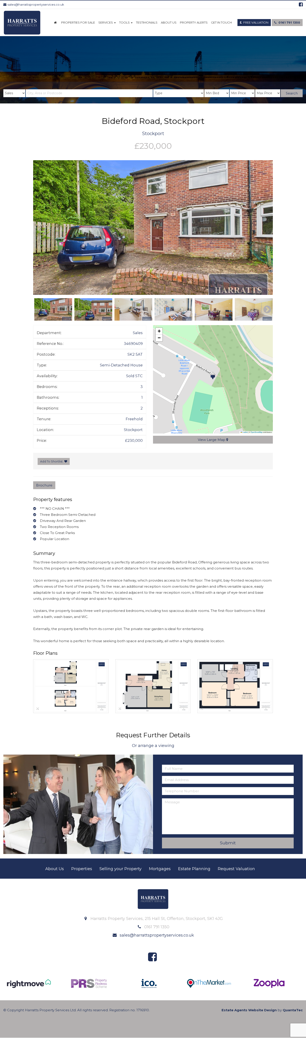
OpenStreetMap (256, 432)
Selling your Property (120, 868)
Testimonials (146, 22)
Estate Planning (194, 868)
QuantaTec (293, 1010)
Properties (81, 868)
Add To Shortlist (51, 461)
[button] (213, 375)
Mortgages (160, 868)
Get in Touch (221, 22)
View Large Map (212, 440)
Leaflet (245, 432)
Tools (124, 22)
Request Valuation (236, 868)
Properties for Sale (78, 22)
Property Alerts (194, 22)
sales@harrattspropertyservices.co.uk (35, 4)
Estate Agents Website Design (249, 1010)
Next (265, 227)
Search (292, 93)
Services (106, 22)
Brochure (44, 485)
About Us (169, 22)
